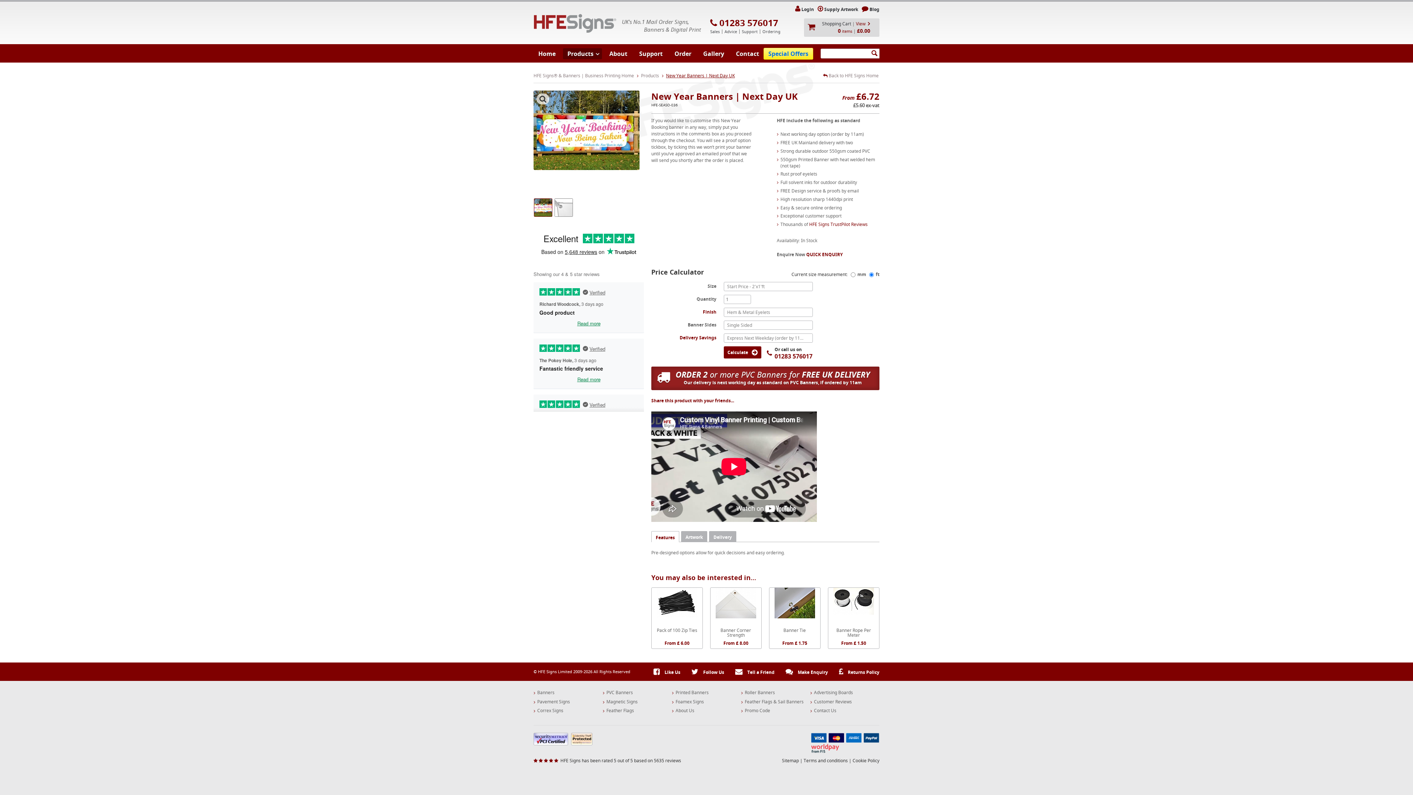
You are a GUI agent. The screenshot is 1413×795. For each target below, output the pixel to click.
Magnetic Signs (622, 701)
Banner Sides (702, 325)
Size (712, 286)
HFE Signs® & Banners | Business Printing (575, 23)
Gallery (713, 54)
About (618, 54)
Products (580, 54)
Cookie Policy (866, 760)
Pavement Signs (553, 701)
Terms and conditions (826, 760)
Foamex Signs (690, 701)
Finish (709, 312)
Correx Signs (550, 710)
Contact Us (825, 710)
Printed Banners (692, 692)
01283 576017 (748, 23)
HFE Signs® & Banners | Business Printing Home (584, 76)
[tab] (665, 536)
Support (651, 54)
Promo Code (757, 710)
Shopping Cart (836, 24)
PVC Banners (619, 692)
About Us (685, 710)
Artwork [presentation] (694, 537)
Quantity (706, 299)
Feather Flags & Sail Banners (774, 701)
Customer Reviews (833, 701)
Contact (747, 54)
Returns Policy (863, 672)
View (860, 24)
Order (682, 54)
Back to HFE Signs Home (853, 76)
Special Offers (788, 54)
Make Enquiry (812, 672)
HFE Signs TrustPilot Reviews (838, 224)
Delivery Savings (698, 338)
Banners (546, 692)
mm (861, 274)
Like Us (671, 672)
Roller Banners (760, 692)
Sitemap (790, 760)
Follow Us (713, 672)
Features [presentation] (665, 537)
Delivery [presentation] (722, 537)
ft (877, 274)
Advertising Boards (833, 692)
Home (547, 54)
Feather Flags (620, 710)
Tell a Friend (760, 672)
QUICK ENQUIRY (824, 254)
